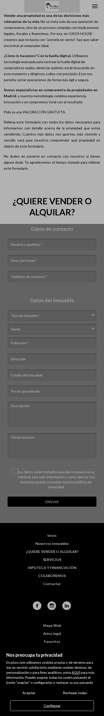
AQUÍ (76, 673)
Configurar (52, 705)
